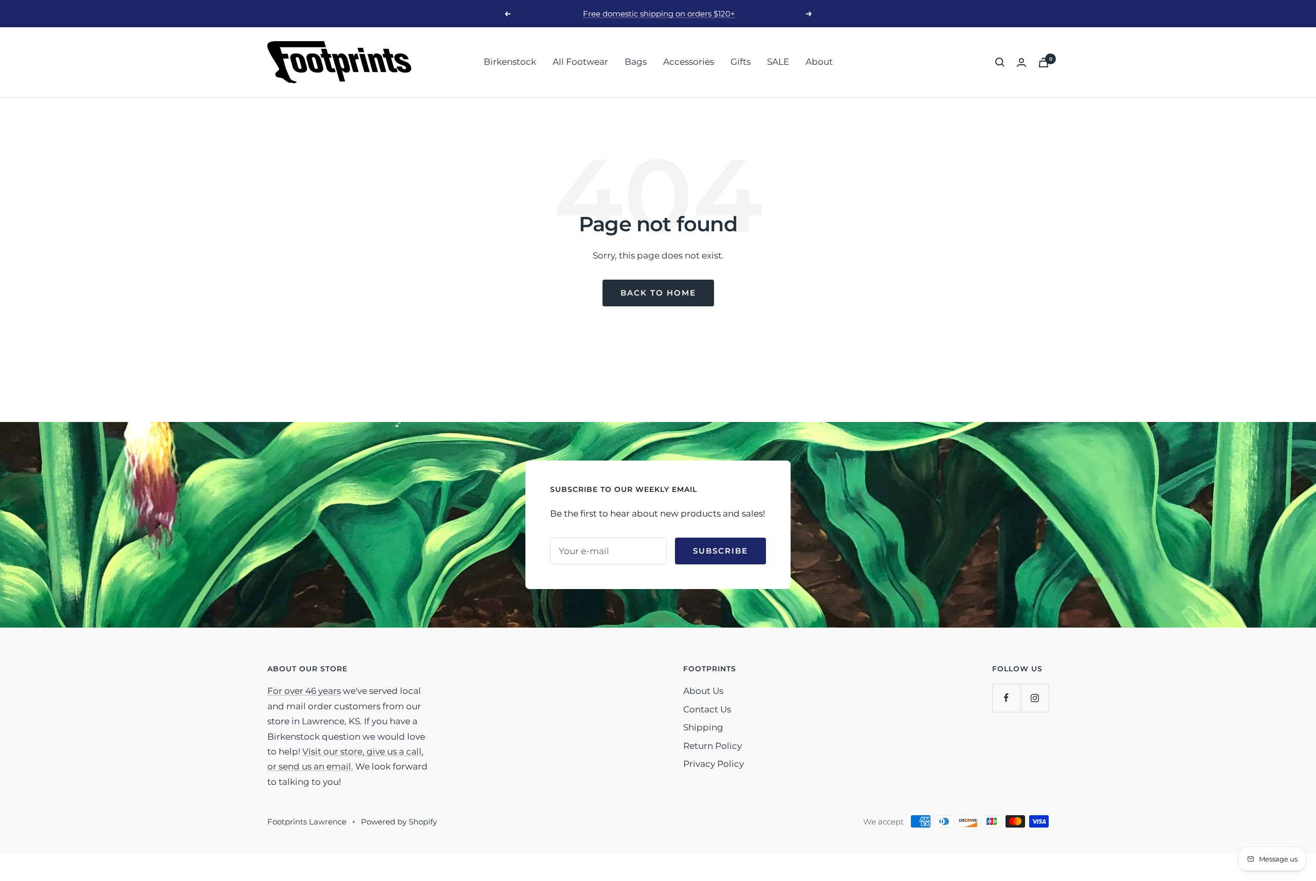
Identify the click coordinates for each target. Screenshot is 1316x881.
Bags (636, 62)
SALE (778, 62)
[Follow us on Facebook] (1006, 698)
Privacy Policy (713, 764)
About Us (703, 691)
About (819, 62)
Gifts (740, 62)
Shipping (703, 727)
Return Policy (712, 746)
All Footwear (580, 62)
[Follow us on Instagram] (1034, 698)
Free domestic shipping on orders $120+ (659, 14)
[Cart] (1043, 62)
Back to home (658, 293)
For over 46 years (304, 691)
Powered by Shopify (399, 822)
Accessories (688, 62)
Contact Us (707, 709)
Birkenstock (510, 62)
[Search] (999, 62)
